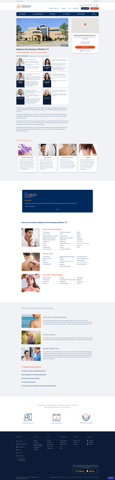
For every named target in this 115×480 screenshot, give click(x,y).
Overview (49, 440)
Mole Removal (63, 239)
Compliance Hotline (87, 477)
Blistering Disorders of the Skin (49, 237)
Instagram (91, 442)
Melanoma (62, 264)
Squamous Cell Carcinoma (83, 258)
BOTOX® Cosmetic (47, 277)
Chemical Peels (46, 279)
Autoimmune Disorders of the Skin (50, 235)
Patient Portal (96, 1)
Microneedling (80, 277)
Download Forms (85, 51)
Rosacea (79, 234)
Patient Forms (21, 455)
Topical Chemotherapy (82, 264)
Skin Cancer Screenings (82, 256)
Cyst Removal (46, 241)
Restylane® (79, 279)
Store (50, 8)
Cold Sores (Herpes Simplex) (49, 239)
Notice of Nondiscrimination (76, 477)
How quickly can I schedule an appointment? (34, 374)
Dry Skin (44, 243)
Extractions (62, 277)
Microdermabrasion (64, 283)
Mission (35, 440)
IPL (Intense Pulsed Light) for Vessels (68, 279)
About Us (56, 8)
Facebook (91, 440)
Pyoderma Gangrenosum (65, 249)
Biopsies (44, 260)
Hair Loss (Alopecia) (47, 249)
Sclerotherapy (80, 281)
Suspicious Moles (81, 260)
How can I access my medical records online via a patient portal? (39, 385)
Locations (85, 8)
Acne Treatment (46, 232)
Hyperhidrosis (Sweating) (65, 232)
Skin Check (79, 237)
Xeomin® (79, 283)
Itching (61, 234)
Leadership (36, 449)
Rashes (78, 232)
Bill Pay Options (63, 440)
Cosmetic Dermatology (42, 52)
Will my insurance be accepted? (31, 378)
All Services (67, 14)
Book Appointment (22, 444)
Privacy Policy (95, 477)
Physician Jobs (50, 444)
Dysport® (45, 283)
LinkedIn (91, 444)
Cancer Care (33, 52)
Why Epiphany (82, 14)
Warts (78, 247)
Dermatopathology (47, 264)
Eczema (44, 245)
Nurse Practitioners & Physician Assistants (38, 445)
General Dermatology (25, 52)
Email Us (75, 444)
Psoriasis (62, 247)
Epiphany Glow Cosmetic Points (22, 459)
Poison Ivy (62, 245)
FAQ (95, 14)
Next (98, 157)
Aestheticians (36, 447)
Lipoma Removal (63, 235)
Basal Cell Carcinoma (47, 258)
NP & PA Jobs (50, 446)
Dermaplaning (46, 281)
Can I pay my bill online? (29, 382)
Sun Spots (79, 245)
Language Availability (53, 477)
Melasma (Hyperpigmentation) (66, 237)
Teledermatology (19, 1)
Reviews (53, 14)
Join (69, 8)
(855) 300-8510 (76, 440)
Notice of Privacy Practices (64, 477)
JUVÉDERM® (63, 281)
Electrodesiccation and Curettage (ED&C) (67, 257)
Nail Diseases (63, 241)
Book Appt (94, 8)
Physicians (36, 442)
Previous (16, 157)
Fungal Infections (46, 247)
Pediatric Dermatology (65, 243)
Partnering (49, 442)
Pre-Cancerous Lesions (65, 266)
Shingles (78, 235)
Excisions (62, 259)
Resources (75, 8)
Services (64, 8)
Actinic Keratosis (46, 256)
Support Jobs (50, 448)
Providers (23, 14)
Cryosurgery (45, 262)
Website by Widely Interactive (22, 478)
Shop (19, 449)
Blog (61, 448)
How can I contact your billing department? (34, 371)
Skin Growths (80, 239)
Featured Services (38, 14)
